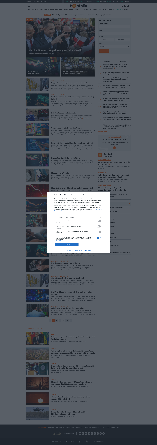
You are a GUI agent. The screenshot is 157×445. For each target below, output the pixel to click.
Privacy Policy (87, 250)
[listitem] (78, 217)
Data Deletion (69, 250)
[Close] (106, 195)
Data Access (78, 250)
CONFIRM (67, 244)
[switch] (99, 221)
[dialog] (78, 222)
